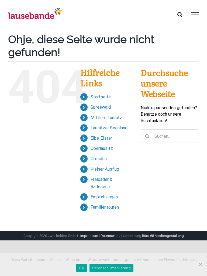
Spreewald (101, 107)
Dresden (99, 158)
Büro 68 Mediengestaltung (163, 236)
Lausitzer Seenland (109, 127)
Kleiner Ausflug (105, 169)
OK (81, 268)
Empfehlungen (104, 196)
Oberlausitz (102, 148)
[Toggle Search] (179, 14)
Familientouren (105, 207)
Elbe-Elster (101, 138)
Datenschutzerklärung (111, 268)
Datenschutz (110, 236)
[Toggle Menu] (195, 14)
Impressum (89, 236)
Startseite (101, 96)
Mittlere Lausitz (106, 117)
